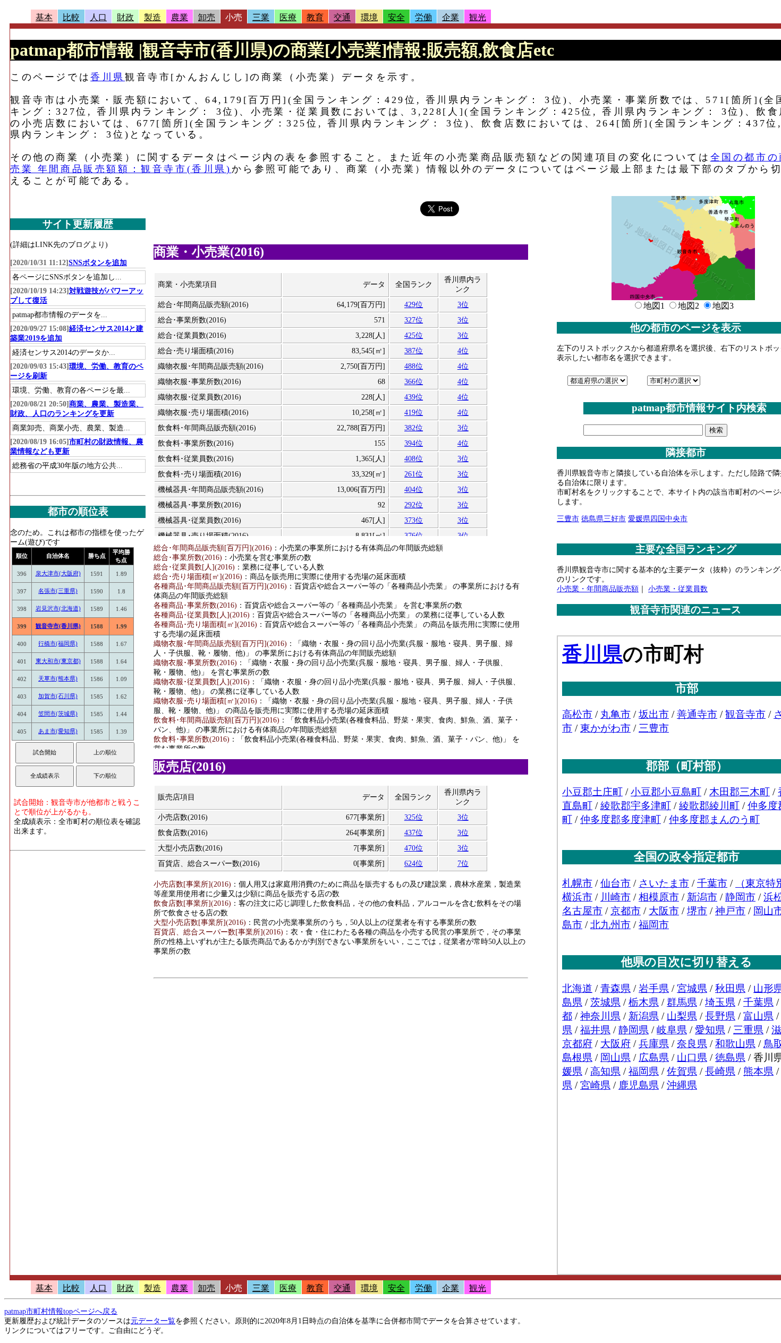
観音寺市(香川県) (58, 626)
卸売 (206, 17)
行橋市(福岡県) (58, 643)
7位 (463, 864)
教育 (315, 17)
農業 (179, 17)
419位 (413, 412)
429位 (413, 305)
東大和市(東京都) (58, 661)
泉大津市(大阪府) (58, 573)
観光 (477, 17)
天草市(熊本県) (58, 678)
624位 (413, 864)
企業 (450, 17)
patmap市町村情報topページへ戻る (60, 1311)
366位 (413, 382)
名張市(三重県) (58, 591)
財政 (125, 17)
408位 (413, 459)
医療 (287, 17)
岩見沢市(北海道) (58, 608)
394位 (413, 443)
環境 (369, 17)
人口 (98, 17)
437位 (413, 833)
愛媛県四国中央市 (657, 519)
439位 (413, 397)
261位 (413, 474)
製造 (152, 17)
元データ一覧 (153, 1321)
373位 (413, 520)
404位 (413, 490)
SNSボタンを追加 (98, 263)
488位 (413, 366)
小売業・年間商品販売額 (598, 589)
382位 (413, 428)
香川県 (107, 77)
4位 (463, 351)
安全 (396, 17)
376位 (413, 536)
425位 (413, 335)
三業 (260, 17)
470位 (413, 848)
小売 (233, 17)
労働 (423, 17)
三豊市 (568, 519)
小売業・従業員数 (678, 589)
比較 (71, 17)
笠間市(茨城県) (58, 713)
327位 (413, 320)
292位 (413, 505)
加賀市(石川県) (58, 696)
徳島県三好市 (603, 519)
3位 (463, 305)
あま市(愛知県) (58, 731)
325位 (413, 817)
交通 (342, 17)
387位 (413, 351)
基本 (44, 17)
